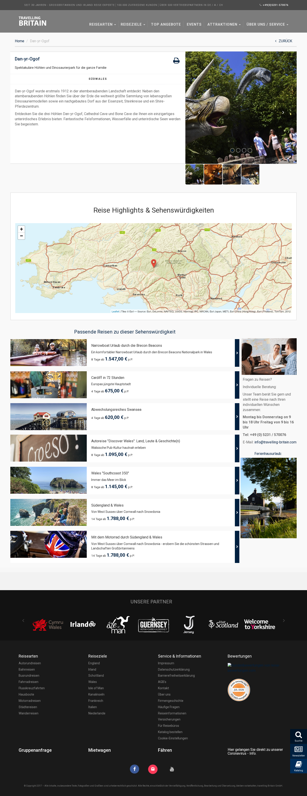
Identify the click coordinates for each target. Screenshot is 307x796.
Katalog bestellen (170, 732)
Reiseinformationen (172, 713)
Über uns (164, 694)
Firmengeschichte (170, 701)
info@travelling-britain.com (275, 442)
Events (194, 24)
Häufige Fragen (169, 707)
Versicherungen (169, 719)
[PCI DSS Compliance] (239, 690)
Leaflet (115, 311)
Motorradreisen (30, 701)
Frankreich (95, 701)
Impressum (166, 663)
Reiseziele (132, 24)
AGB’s (162, 682)
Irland (92, 669)
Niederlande (96, 713)
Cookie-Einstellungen (173, 738)
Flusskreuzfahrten (32, 688)
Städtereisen (28, 707)
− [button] (21, 236)
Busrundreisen (29, 675)
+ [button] (21, 229)
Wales (92, 682)
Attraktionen (222, 24)
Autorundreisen (30, 663)
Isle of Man (96, 688)
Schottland (96, 675)
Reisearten (101, 24)
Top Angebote (165, 24)
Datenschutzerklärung (174, 669)
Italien (92, 707)
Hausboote (26, 694)
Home (19, 41)
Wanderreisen (28, 713)
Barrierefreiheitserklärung (176, 675)
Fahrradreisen (28, 682)
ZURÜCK (285, 41)
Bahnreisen (27, 669)
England (94, 663)
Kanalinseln (96, 694)
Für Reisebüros (168, 725)
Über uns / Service (265, 24)
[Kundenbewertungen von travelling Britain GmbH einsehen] (258, 668)
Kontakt (163, 688)
